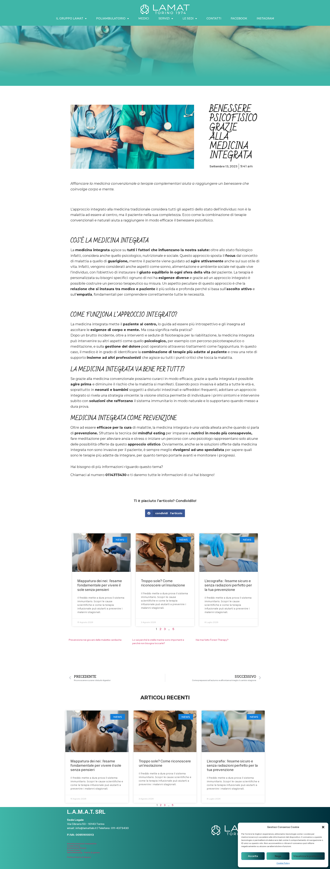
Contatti (213, 18)
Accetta (253, 856)
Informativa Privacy (76, 848)
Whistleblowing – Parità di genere (83, 852)
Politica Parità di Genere (79, 857)
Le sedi (188, 18)
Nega (278, 856)
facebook (239, 18)
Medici (143, 18)
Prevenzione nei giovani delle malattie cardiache (95, 639)
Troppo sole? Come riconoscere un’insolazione (163, 583)
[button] (323, 827)
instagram (265, 18)
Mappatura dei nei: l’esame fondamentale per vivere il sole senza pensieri (99, 585)
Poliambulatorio (110, 18)
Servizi (164, 18)
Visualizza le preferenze (308, 856)
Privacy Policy (74, 850)
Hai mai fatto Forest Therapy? (212, 639)
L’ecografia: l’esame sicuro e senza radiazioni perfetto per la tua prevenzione (228, 585)
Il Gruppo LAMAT (69, 18)
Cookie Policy (283, 863)
